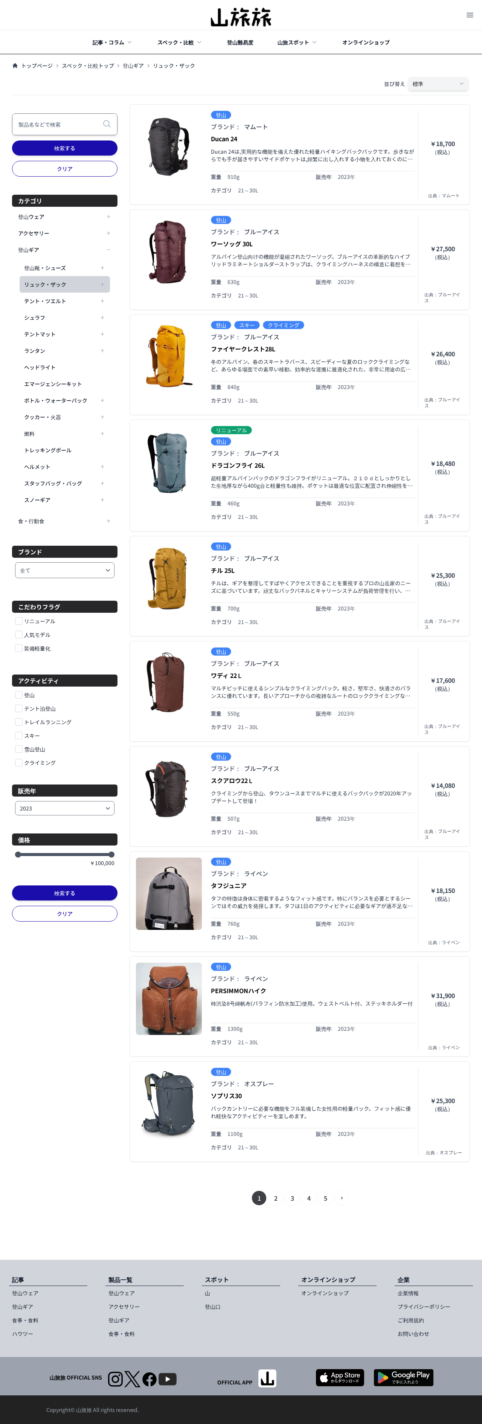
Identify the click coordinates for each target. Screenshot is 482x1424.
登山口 (213, 1306)
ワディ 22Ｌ (227, 675)
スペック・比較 (175, 42)
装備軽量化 (37, 648)
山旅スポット (293, 42)
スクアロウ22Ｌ (232, 780)
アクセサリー (124, 1306)
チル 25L (223, 570)
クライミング (40, 762)
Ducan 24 (224, 138)
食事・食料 (25, 1320)
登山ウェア (25, 1293)
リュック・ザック (174, 65)
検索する (64, 148)
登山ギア (133, 65)
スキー (32, 735)
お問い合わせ (413, 1333)
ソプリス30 (226, 1095)
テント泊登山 (40, 708)
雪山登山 (34, 749)
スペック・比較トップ (88, 65)
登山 (29, 695)
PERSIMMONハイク (238, 990)
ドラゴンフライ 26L (238, 465)
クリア (65, 168)
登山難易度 (240, 42)
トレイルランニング (48, 722)
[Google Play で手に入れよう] (404, 1378)
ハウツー (22, 1333)
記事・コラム (108, 42)
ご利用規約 (411, 1320)
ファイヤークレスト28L (243, 348)
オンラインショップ (366, 42)
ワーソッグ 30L (232, 243)
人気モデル (37, 634)
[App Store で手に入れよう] (340, 1378)
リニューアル (39, 621)
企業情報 (408, 1293)
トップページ (37, 65)
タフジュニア (229, 885)
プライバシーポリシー (424, 1306)
